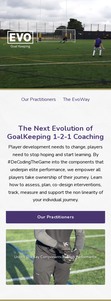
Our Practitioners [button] (55, 217)
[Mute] (88, 280)
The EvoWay (76, 99)
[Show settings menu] (99, 280)
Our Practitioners (38, 99)
